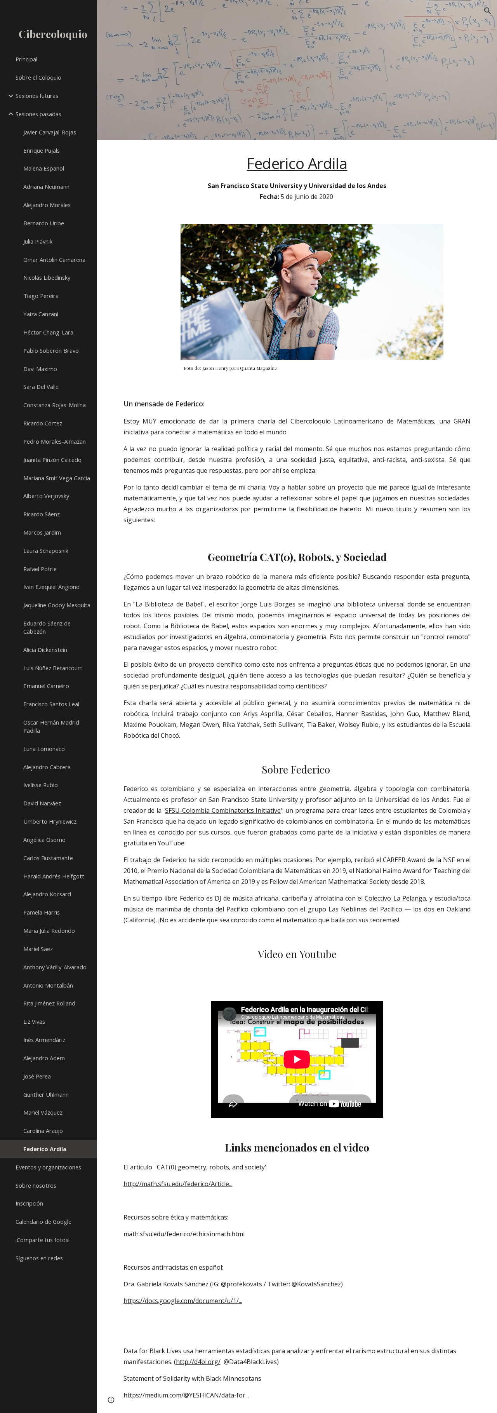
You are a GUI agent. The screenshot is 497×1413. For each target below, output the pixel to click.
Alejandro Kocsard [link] (47, 894)
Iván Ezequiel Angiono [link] (51, 587)
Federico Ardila (297, 163)
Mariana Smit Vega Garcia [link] (56, 478)
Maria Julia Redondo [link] (49, 930)
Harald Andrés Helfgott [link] (53, 876)
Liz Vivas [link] (34, 1021)
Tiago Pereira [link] (41, 296)
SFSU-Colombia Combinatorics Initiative (223, 810)
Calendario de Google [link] (43, 1221)
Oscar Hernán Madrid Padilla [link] (51, 726)
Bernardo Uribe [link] (43, 223)
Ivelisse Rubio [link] (40, 785)
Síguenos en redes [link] (39, 1258)
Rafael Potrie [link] (40, 569)
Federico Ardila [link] (44, 1149)
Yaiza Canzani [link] (40, 314)
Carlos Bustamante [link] (48, 858)
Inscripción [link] (29, 1203)
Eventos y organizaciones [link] (48, 1167)
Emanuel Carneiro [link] (46, 686)
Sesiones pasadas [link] (38, 114)
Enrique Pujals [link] (41, 150)
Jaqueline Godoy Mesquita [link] (56, 605)
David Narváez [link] (42, 803)
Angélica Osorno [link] (44, 839)
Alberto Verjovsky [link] (46, 496)
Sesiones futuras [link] (37, 95)
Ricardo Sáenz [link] (41, 514)
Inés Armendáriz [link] (44, 1040)
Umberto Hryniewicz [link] (49, 821)
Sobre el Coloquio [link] (38, 77)
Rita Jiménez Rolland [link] (49, 1003)
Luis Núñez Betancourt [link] (52, 668)
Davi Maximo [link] (40, 369)
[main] (297, 177)
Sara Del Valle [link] (41, 386)
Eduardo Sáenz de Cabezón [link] (47, 627)
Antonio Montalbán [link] (48, 985)
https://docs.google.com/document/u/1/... (182, 1300)
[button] (487, 11)
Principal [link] (26, 59)
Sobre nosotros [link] (36, 1185)
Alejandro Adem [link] (44, 1058)
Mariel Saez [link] (38, 949)
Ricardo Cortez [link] (42, 423)
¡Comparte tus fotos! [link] (43, 1240)
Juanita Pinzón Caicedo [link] (52, 459)
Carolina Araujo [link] (43, 1130)
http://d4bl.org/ (198, 1361)
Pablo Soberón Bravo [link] (51, 350)
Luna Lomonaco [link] (44, 749)
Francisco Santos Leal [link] (51, 704)
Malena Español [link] (43, 168)
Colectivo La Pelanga (395, 898)
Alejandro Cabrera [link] (47, 767)
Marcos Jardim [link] (42, 532)
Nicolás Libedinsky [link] (46, 277)
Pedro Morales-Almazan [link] (54, 441)
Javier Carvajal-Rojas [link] (49, 132)
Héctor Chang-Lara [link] (48, 332)
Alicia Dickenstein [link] (45, 649)
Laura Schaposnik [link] (45, 550)
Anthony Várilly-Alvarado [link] (55, 967)
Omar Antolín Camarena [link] (54, 259)
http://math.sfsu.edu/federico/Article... (178, 1184)
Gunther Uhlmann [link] (46, 1094)
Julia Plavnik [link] (37, 241)
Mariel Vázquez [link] (43, 1112)
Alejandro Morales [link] (47, 205)
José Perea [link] (37, 1076)
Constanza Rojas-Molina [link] (54, 405)
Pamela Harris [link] (41, 912)
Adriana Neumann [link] (46, 186)
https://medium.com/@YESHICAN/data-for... (186, 1395)
